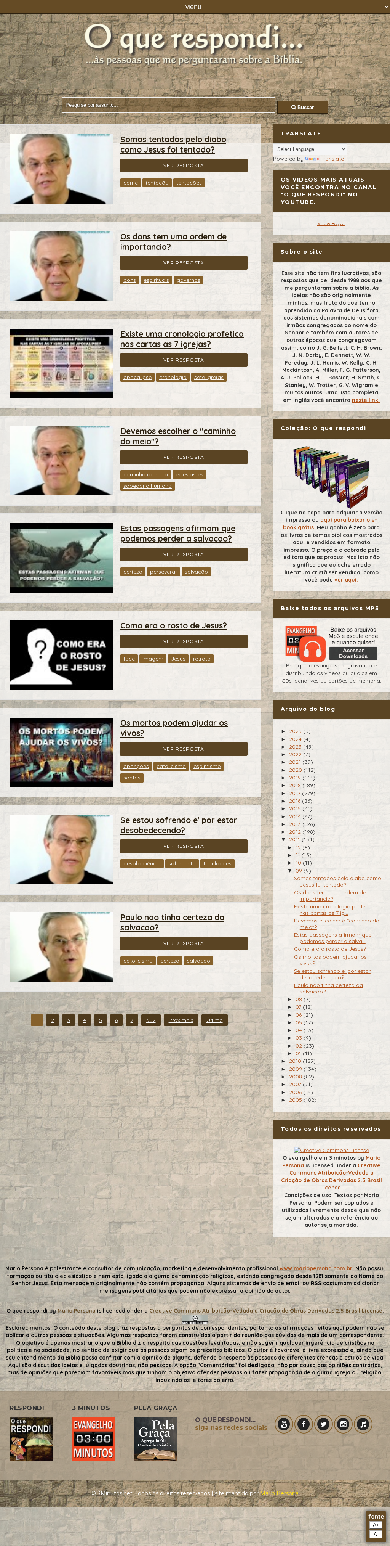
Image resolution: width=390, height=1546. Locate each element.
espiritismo (207, 766)
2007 (296, 1084)
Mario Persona (77, 1310)
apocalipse (137, 377)
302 (151, 1020)
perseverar (163, 571)
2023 (296, 746)
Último (214, 1020)
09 (300, 870)
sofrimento (182, 863)
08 (300, 999)
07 (299, 1006)
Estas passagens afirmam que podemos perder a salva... (332, 938)
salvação (196, 571)
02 (300, 1045)
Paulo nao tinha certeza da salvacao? (328, 988)
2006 (296, 1092)
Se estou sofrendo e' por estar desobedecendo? (178, 825)
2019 (295, 777)
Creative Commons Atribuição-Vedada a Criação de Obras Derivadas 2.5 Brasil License (331, 1176)
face (129, 658)
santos (132, 777)
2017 (295, 793)
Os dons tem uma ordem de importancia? (330, 895)
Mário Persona (279, 1493)
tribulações (217, 863)
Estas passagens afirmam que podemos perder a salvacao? (177, 533)
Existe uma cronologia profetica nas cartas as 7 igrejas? (182, 339)
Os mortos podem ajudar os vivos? (330, 960)
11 (299, 855)
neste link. (366, 400)
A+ (376, 1525)
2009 (296, 1068)
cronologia (173, 377)
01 (299, 1053)
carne (130, 182)
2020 (296, 770)
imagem (152, 658)
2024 (296, 739)
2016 (295, 800)
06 (299, 1014)
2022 (296, 754)
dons (129, 279)
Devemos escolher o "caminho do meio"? (336, 923)
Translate (332, 158)
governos (188, 279)
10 (299, 862)
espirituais (156, 279)
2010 (296, 1060)
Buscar (305, 107)
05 (300, 1022)
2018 (295, 785)
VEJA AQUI (331, 223)
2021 (295, 762)
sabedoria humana (147, 485)
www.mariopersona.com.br (316, 1268)
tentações (189, 182)
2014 (295, 816)
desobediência (142, 863)
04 (300, 1030)
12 (299, 847)
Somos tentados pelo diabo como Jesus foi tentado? (173, 144)
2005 (296, 1099)
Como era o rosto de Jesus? (173, 625)
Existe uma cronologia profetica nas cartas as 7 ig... (334, 909)
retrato (202, 658)
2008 (296, 1076)
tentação (157, 182)
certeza (132, 571)
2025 (296, 731)
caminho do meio (145, 474)
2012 (295, 831)
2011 (295, 839)
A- (376, 1534)
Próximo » (181, 1020)
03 (300, 1037)
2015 (295, 808)
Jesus (178, 658)
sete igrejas (209, 377)
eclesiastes (189, 474)
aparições (136, 766)
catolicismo (171, 766)
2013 (295, 824)
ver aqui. (346, 579)
